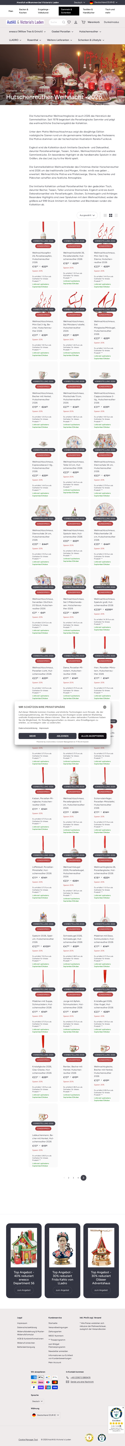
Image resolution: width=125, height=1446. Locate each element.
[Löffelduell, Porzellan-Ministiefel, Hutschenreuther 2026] (43, 867)
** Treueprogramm (56, 1340)
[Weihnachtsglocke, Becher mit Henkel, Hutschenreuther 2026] (105, 1068)
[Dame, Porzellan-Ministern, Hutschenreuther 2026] (74, 668)
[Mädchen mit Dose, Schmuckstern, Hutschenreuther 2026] (105, 936)
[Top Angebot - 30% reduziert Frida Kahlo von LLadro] (62, 1247)
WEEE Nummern (56, 1336)
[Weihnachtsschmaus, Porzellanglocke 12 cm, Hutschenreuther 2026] (74, 800)
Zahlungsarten (55, 1331)
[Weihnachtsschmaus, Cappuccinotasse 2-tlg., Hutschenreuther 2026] (105, 394)
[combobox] (58, 22)
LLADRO (14, 40)
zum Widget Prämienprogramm (56, 1345)
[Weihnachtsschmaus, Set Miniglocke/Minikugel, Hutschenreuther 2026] (105, 325)
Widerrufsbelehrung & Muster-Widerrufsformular (31, 1333)
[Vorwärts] (83, 1178)
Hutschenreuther (89, 31)
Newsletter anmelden (58, 1351)
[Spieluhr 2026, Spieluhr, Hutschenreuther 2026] (43, 936)
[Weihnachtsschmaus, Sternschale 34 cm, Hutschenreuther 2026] (105, 463)
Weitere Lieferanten (58, 40)
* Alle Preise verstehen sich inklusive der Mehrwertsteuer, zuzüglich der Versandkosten (93, 1326)
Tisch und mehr (110, 11)
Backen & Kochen (23, 11)
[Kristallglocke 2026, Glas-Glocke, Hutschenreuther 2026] (43, 1067)
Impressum (22, 1323)
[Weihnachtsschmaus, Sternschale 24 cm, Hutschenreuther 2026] (43, 532)
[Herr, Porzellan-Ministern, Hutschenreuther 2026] (105, 668)
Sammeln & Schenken (66, 11)
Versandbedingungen (58, 1327)
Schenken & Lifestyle (90, 40)
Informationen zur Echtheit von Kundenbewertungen (60, 1356)
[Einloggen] (76, 22)
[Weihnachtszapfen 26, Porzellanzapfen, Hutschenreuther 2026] (43, 254)
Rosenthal (33, 40)
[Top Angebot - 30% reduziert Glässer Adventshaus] (101, 1247)
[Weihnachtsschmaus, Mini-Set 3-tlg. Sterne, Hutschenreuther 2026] (105, 254)
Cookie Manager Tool (28, 1439)
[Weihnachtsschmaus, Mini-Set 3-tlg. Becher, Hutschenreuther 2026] (43, 323)
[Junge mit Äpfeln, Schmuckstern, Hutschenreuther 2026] (74, 1001)
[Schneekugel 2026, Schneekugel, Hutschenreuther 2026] (74, 936)
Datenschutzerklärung (27, 1327)
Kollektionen (27, 90)
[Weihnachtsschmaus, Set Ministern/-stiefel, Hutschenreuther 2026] (74, 323)
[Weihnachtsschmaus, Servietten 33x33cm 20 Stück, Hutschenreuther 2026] (43, 600)
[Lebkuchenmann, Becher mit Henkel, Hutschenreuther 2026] (43, 1135)
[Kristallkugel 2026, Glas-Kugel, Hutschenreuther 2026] (105, 1001)
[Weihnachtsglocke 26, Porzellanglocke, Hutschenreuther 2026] (105, 867)
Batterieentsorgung (26, 1347)
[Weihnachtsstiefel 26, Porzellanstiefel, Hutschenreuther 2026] (74, 253)
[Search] (63, 22)
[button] (56, 236)
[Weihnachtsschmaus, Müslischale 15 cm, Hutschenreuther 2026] (74, 394)
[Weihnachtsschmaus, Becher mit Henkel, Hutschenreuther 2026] (43, 394)
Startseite (11, 90)
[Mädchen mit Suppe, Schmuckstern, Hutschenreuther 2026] (43, 1001)
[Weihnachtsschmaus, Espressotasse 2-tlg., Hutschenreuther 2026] (43, 463)
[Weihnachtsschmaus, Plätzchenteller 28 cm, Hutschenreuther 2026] (105, 532)
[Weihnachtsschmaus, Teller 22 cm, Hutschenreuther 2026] (74, 462)
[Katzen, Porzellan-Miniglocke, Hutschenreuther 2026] (43, 799)
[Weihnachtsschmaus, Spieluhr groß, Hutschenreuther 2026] (105, 599)
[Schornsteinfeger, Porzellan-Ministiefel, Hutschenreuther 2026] (105, 800)
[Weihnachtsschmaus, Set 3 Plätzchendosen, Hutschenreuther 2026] (74, 600)
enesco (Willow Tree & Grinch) (26, 31)
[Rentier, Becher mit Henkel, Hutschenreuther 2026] (74, 1067)
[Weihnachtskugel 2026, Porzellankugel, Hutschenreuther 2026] (74, 868)
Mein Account (54, 1362)
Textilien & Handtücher (89, 11)
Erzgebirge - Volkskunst (44, 11)
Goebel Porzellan (61, 31)
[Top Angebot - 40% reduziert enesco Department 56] (24, 1247)
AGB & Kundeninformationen (30, 1338)
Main (11, 11)
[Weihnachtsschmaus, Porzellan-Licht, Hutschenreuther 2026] (43, 668)
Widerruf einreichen (26, 1343)
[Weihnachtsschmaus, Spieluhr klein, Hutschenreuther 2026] (74, 530)
